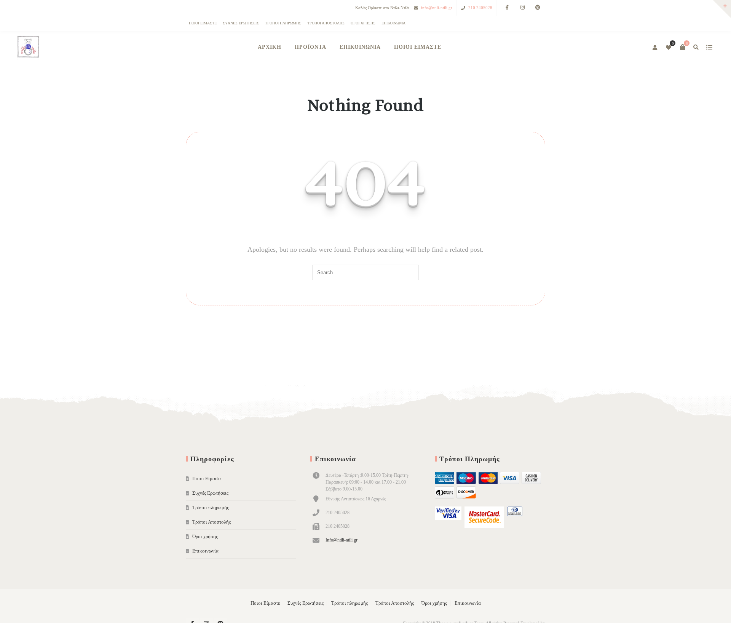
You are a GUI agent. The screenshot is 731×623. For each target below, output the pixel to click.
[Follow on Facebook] (507, 8)
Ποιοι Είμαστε (203, 23)
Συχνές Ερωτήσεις (241, 23)
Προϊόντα (310, 47)
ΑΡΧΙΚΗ (269, 47)
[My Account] (485, 48)
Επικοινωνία (393, 23)
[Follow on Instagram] (522, 8)
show (538, 47)
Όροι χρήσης (363, 23)
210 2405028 (480, 7)
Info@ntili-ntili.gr (342, 540)
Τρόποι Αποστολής (326, 23)
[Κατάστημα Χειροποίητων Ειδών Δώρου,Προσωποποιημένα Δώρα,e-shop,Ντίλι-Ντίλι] (198, 47)
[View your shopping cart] (512, 47)
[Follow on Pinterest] (537, 8)
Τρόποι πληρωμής (283, 23)
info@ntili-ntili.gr (436, 7)
